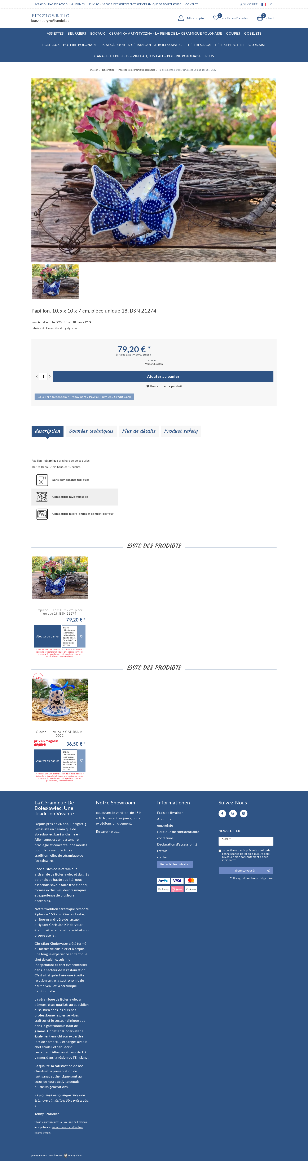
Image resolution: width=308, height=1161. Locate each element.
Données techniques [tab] (91, 431)
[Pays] (264, 4)
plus (209, 56)
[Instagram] (233, 813)
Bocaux (97, 33)
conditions (165, 838)
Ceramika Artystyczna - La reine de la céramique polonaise (165, 33)
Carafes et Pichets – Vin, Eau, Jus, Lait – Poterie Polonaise (147, 56)
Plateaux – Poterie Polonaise (69, 45)
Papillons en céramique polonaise (136, 69)
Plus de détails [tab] (139, 431)
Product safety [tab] (181, 431)
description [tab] (47, 431)
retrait (162, 851)
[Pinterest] (243, 813)
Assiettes (55, 33)
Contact (191, 4)
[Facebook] (222, 813)
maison (94, 69)
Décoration (108, 69)
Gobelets (252, 33)
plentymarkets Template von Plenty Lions (56, 1155)
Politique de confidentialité (178, 832)
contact (163, 857)
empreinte (165, 825)
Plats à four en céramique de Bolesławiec (142, 45)
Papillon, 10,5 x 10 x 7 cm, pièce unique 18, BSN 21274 (60, 611)
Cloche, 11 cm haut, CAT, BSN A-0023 (59, 733)
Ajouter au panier (163, 376)
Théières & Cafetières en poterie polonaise (226, 45)
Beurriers (77, 33)
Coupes (233, 33)
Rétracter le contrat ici (175, 864)
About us (164, 819)
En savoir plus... (108, 831)
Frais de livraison (170, 812)
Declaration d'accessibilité (177, 844)
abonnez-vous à (244, 870)
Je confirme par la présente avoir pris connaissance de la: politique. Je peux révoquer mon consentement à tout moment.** (246, 855)
